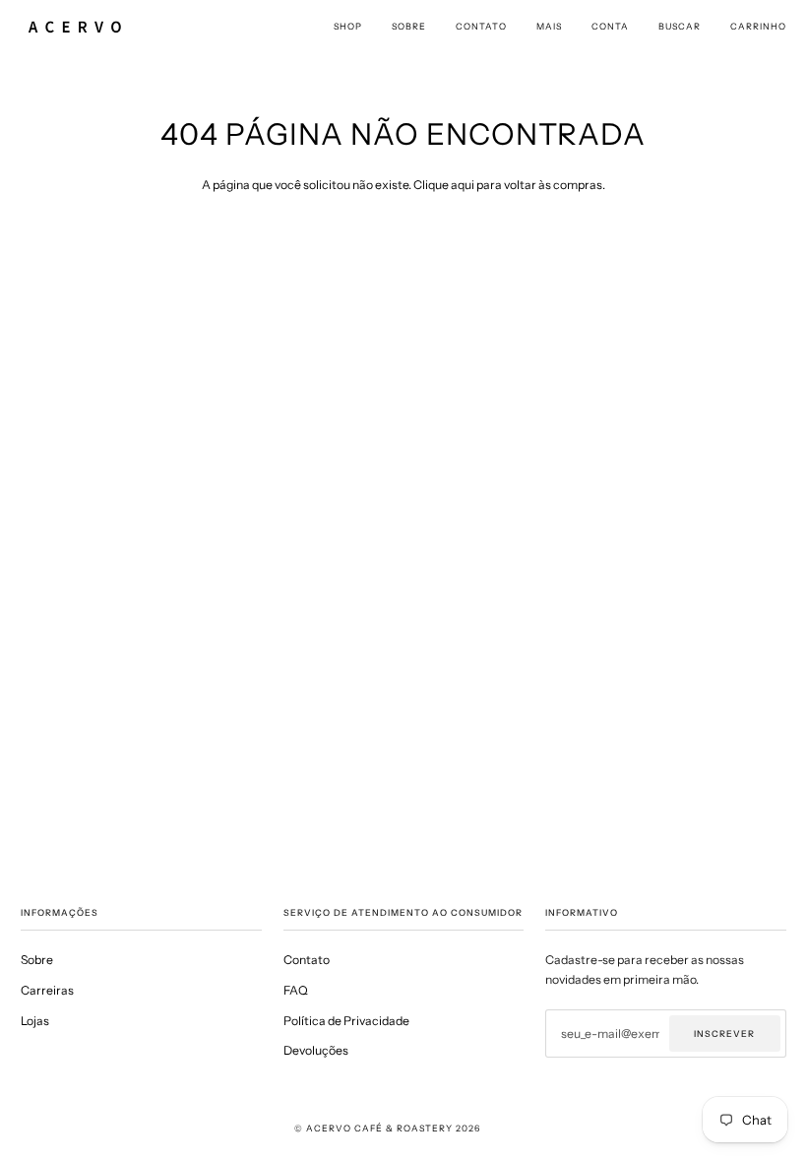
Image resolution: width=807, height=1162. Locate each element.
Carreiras (47, 990)
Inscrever (724, 1033)
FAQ (295, 990)
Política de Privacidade (346, 1020)
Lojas (35, 1020)
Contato (306, 959)
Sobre (37, 959)
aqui (462, 184)
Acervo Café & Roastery (379, 1128)
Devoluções (315, 1050)
